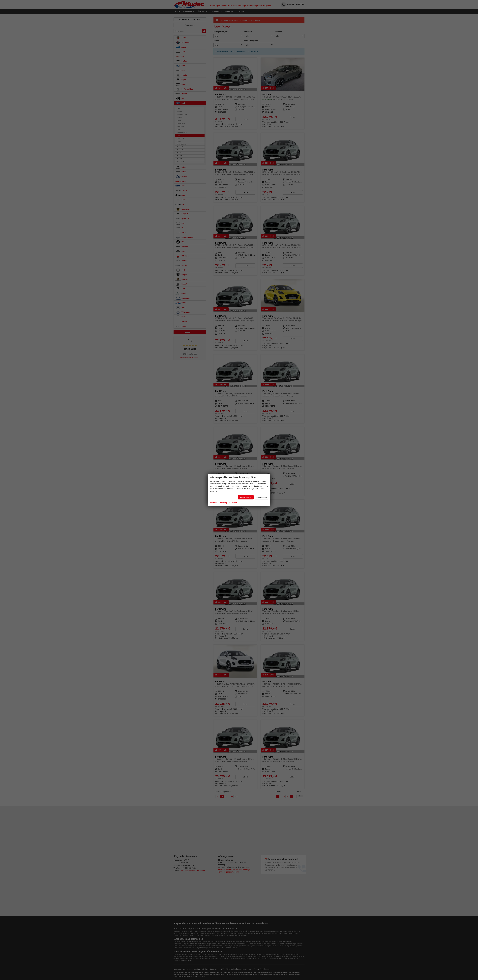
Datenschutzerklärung (218, 503)
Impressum (233, 503)
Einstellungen (261, 497)
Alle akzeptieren (246, 497)
